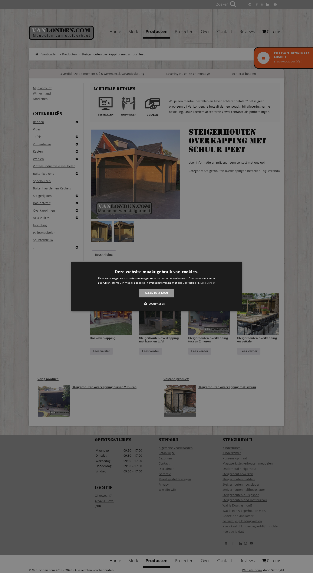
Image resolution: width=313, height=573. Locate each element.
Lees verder (207, 282)
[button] (156, 304)
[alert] (156, 286)
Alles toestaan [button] (156, 293)
